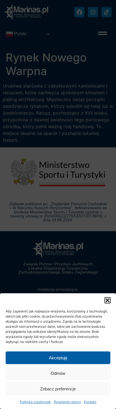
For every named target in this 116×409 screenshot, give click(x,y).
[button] (107, 300)
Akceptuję (58, 357)
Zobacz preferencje (58, 388)
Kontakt (90, 402)
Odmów (58, 373)
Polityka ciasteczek (35, 402)
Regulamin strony (67, 402)
